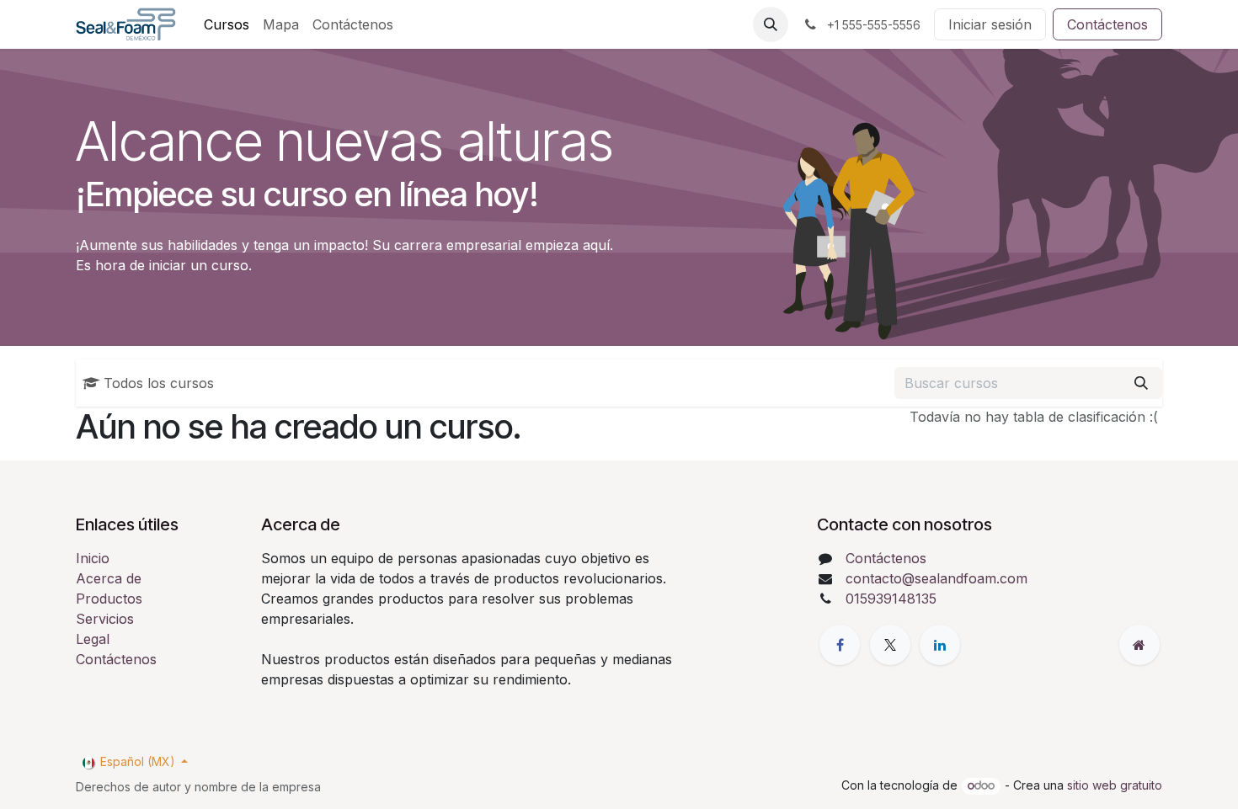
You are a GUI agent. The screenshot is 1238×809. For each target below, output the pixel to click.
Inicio (92, 558)
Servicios (105, 618)
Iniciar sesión (990, 24)
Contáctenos (1107, 24)
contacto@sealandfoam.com (936, 578)
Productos (109, 598)
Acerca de (108, 578)
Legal (92, 639)
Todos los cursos (159, 383)
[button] (770, 24)
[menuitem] (226, 24)
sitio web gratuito (1114, 785)
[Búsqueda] (1141, 383)
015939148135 (891, 598)
